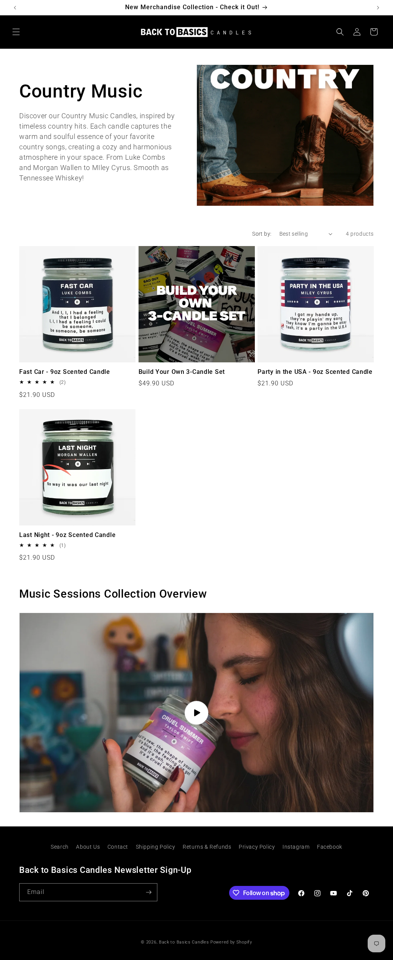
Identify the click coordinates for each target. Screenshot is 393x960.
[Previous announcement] (15, 7)
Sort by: (261, 234)
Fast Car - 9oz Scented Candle (64, 371)
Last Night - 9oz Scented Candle (67, 535)
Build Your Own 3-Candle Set (182, 371)
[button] (16, 31)
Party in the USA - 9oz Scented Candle (315, 371)
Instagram (295, 847)
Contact (117, 847)
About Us (88, 847)
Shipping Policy (155, 847)
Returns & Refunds (207, 847)
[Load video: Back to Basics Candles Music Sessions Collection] (196, 712)
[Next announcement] (378, 7)
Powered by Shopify (231, 942)
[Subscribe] (148, 892)
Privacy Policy (257, 847)
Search (60, 847)
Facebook (329, 847)
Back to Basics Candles (184, 942)
